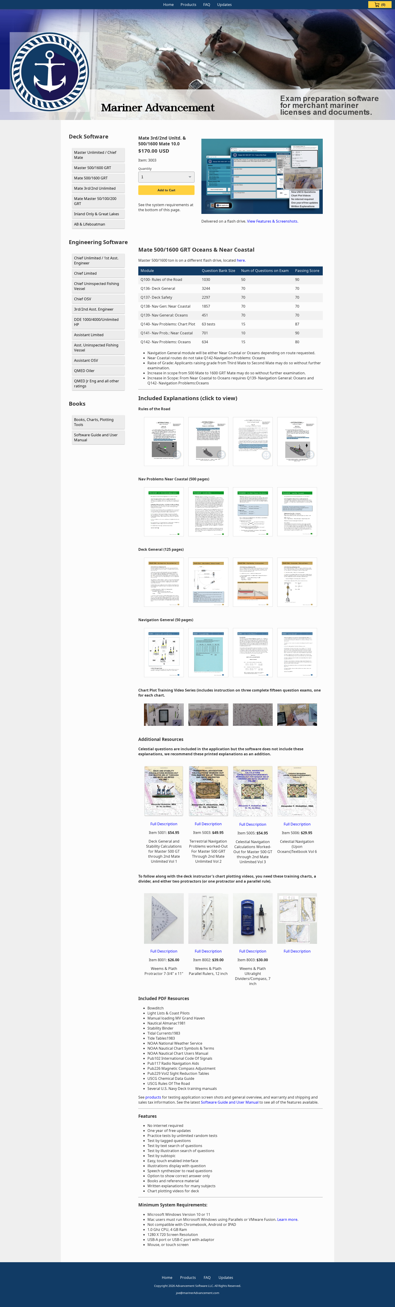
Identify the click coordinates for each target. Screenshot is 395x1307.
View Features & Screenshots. (272, 221)
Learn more (287, 1219)
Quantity (145, 168)
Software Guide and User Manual (230, 1102)
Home (168, 4)
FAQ (206, 4)
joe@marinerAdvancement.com (197, 1293)
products (153, 1097)
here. (241, 260)
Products (188, 4)
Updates (224, 4)
